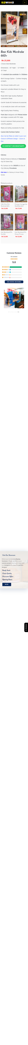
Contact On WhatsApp (14, 146)
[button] (13, 146)
